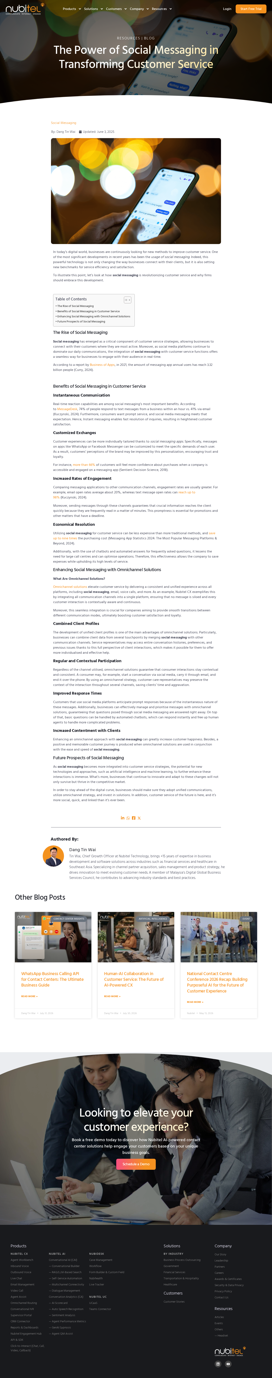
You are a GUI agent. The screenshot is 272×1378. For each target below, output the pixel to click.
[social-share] (122, 817)
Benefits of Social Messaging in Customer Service (88, 311)
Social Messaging (63, 123)
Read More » (29, 996)
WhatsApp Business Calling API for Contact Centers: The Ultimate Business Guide (52, 979)
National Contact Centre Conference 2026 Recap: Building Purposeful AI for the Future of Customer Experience (217, 982)
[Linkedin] (218, 1364)
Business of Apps (102, 364)
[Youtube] (228, 1364)
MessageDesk (67, 409)
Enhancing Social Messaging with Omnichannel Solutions (93, 316)
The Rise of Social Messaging (75, 306)
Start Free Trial (251, 9)
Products (69, 9)
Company (137, 9)
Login (227, 9)
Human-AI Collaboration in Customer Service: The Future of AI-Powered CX (134, 979)
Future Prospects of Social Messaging (81, 321)
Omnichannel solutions (70, 586)
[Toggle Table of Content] (125, 300)
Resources (159, 9)
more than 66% (84, 464)
